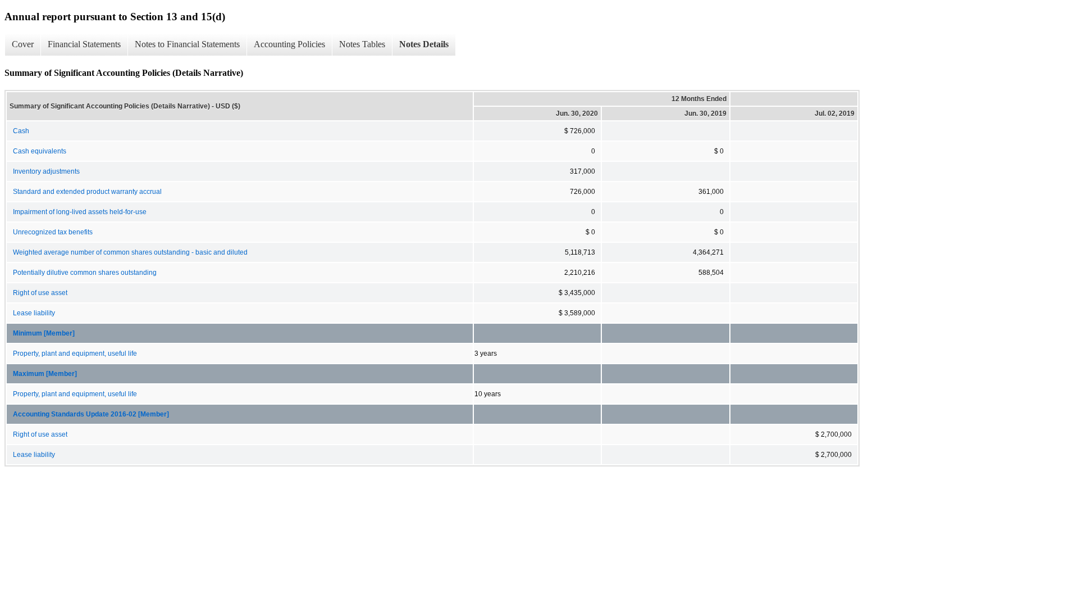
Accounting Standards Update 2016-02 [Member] (91, 414)
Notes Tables (362, 44)
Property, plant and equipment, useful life (75, 353)
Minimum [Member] (44, 333)
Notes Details (424, 44)
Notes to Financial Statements (187, 44)
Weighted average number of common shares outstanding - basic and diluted (130, 252)
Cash (21, 131)
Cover (23, 44)
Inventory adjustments (46, 171)
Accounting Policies (289, 44)
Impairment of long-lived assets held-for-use (80, 212)
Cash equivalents (39, 151)
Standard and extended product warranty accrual (87, 191)
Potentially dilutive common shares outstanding (85, 272)
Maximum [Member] (45, 373)
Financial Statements (84, 44)
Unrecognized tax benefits (53, 232)
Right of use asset (40, 292)
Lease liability (34, 313)
